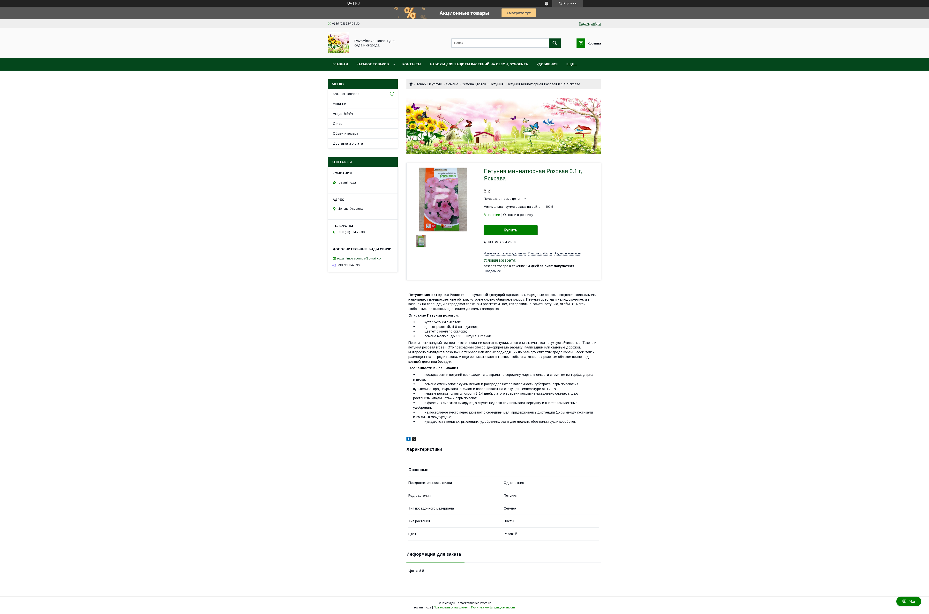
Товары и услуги (429, 84)
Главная (340, 64)
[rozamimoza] (338, 52)
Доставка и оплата (348, 143)
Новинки (339, 104)
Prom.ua (485, 603)
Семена (452, 84)
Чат (912, 601)
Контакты (411, 64)
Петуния (496, 84)
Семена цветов (474, 84)
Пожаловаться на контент (451, 607)
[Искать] (555, 43)
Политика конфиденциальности (493, 607)
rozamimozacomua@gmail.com (360, 258)
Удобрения (547, 64)
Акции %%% (343, 114)
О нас (337, 124)
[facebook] (408, 439)
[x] (414, 439)
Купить (510, 230)
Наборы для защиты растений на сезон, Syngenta (479, 64)
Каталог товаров (373, 64)
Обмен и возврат (346, 133)
